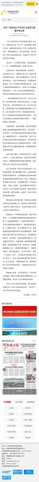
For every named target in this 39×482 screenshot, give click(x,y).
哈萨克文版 (31, 4)
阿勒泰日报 (9, 341)
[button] (4, 369)
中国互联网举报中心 (7, 2)
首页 (6, 19)
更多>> (35, 341)
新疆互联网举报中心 (18, 2)
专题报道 (8, 304)
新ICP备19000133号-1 (17, 453)
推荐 (9, 19)
